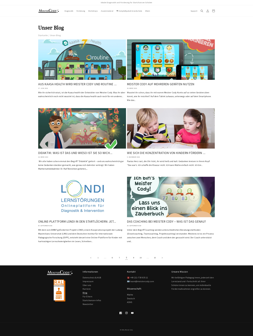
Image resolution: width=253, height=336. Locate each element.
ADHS (129, 302)
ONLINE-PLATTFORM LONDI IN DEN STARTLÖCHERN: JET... (77, 221)
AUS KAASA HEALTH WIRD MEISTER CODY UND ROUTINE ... (77, 84)
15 (155, 257)
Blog (85, 292)
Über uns (87, 285)
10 (141, 257)
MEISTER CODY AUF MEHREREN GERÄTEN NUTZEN (160, 84)
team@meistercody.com (142, 281)
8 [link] (126, 257)
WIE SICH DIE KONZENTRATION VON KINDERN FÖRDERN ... (166, 153)
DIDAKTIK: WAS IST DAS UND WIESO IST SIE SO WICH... (75, 153)
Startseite (43, 35)
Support (194, 11)
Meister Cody (129, 330)
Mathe (130, 294)
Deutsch (131, 298)
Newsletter (88, 304)
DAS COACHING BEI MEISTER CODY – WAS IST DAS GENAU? (166, 221)
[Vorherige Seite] (91, 258)
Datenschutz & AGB (92, 278)
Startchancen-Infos (92, 300)
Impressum (88, 281)
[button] (202, 11)
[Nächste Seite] (162, 258)
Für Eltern (87, 296)
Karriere (87, 289)
